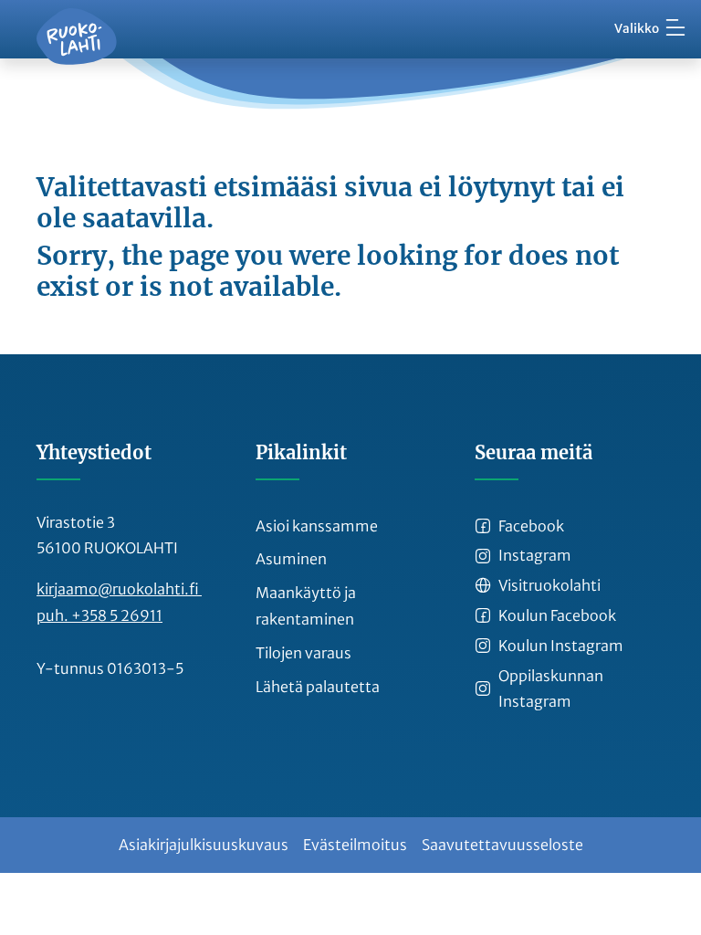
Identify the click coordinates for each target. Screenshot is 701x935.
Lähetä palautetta (318, 687)
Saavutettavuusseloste (502, 844)
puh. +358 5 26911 (99, 615)
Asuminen (291, 559)
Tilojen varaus (303, 653)
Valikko (636, 29)
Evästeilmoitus (355, 844)
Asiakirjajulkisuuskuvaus (203, 844)
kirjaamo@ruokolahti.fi (119, 589)
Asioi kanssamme (317, 526)
